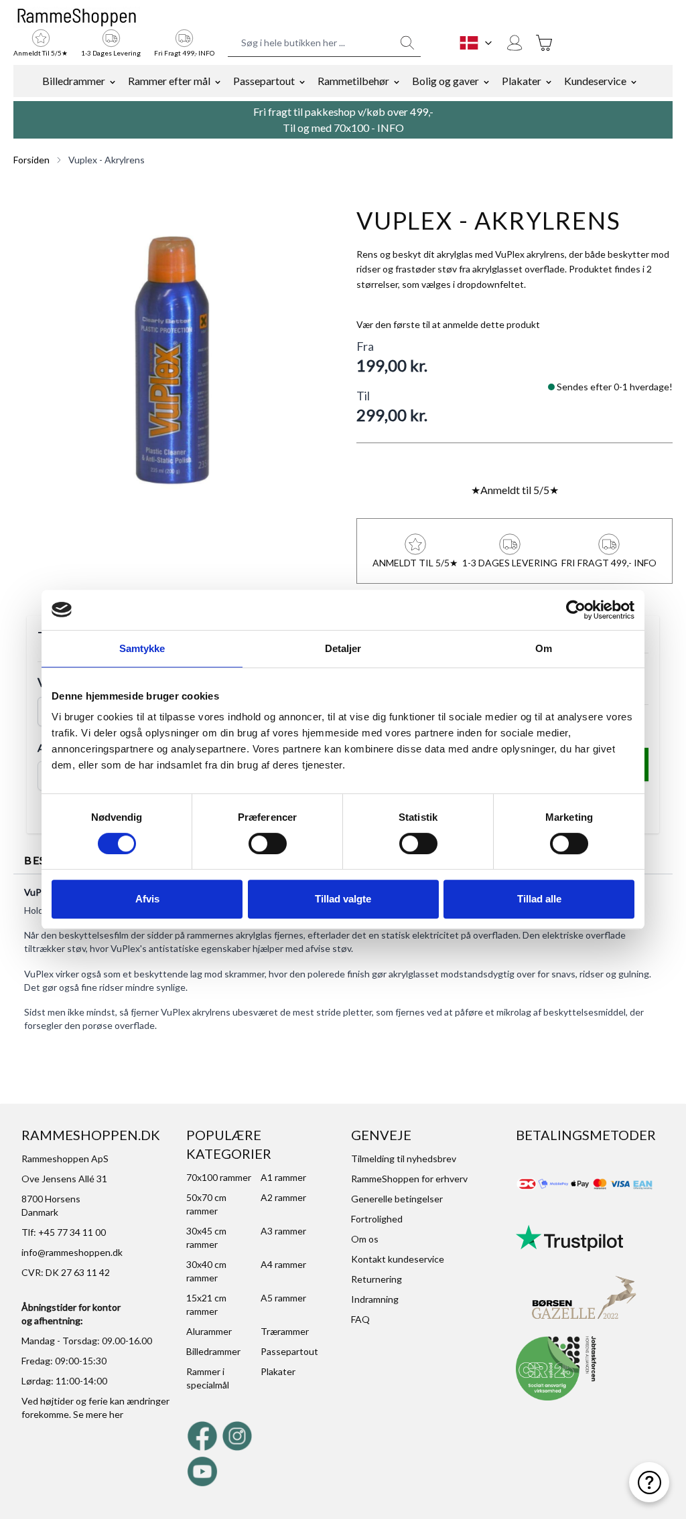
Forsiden (31, 159)
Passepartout (264, 80)
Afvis (147, 898)
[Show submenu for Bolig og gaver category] (486, 81)
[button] (171, 359)
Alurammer (209, 1331)
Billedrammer (73, 80)
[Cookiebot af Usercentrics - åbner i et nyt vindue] (575, 610)
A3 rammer (283, 1230)
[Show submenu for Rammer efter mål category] (217, 81)
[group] (448, 324)
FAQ (360, 1319)
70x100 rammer (218, 1177)
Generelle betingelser (397, 1198)
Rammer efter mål (169, 80)
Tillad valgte (343, 898)
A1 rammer (283, 1177)
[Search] (407, 43)
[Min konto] (514, 43)
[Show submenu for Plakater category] (548, 81)
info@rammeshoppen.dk (72, 1252)
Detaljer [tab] (343, 648)
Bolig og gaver (445, 80)
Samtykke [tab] (142, 648)
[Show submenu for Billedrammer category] (112, 81)
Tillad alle (539, 898)
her (116, 1414)
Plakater (521, 80)
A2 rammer (283, 1197)
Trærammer (285, 1331)
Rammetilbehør (353, 80)
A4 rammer (283, 1264)
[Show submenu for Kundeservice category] (633, 81)
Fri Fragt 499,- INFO (184, 53)
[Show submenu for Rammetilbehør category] (396, 81)
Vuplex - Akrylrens (106, 159)
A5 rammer (283, 1297)
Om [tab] (543, 648)
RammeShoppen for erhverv (409, 1178)
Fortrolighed (377, 1218)
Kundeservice (595, 80)
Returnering (376, 1279)
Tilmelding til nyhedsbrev (403, 1158)
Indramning (375, 1299)
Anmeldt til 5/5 (514, 489)
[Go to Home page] (76, 17)
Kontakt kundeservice (397, 1259)
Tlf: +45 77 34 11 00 (63, 1232)
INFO (390, 127)
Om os (365, 1239)
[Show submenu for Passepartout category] (302, 81)
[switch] (268, 843)
